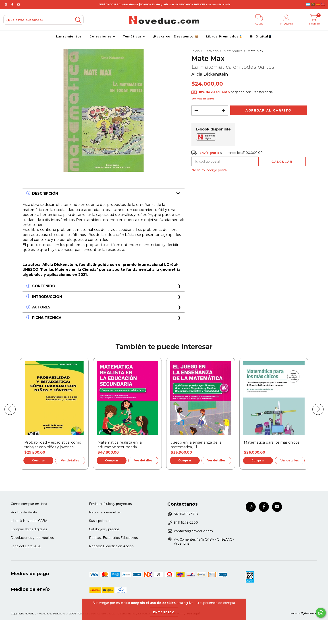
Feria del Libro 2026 (26, 546)
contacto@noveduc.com (193, 531)
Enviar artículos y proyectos (110, 504)
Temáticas (133, 36)
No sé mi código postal (209, 170)
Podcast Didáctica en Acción (111, 546)
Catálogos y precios (104, 529)
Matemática (233, 51)
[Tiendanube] (303, 614)
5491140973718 (186, 514)
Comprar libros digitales (29, 529)
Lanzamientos (69, 36)
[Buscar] (78, 20)
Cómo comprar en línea (29, 504)
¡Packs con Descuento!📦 (176, 36)
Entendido (164, 612)
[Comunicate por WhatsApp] (321, 613)
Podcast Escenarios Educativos (113, 538)
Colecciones (101, 36)
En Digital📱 (261, 36)
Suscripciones (99, 521)
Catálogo (212, 51)
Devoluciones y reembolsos (32, 538)
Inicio (195, 51)
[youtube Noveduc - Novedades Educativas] (18, 4)
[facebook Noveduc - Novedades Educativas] (13, 4)
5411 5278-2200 (186, 523)
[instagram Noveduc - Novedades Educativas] (6, 4)
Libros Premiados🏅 (224, 36)
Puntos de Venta (24, 512)
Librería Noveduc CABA (29, 521)
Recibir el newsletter (105, 512)
